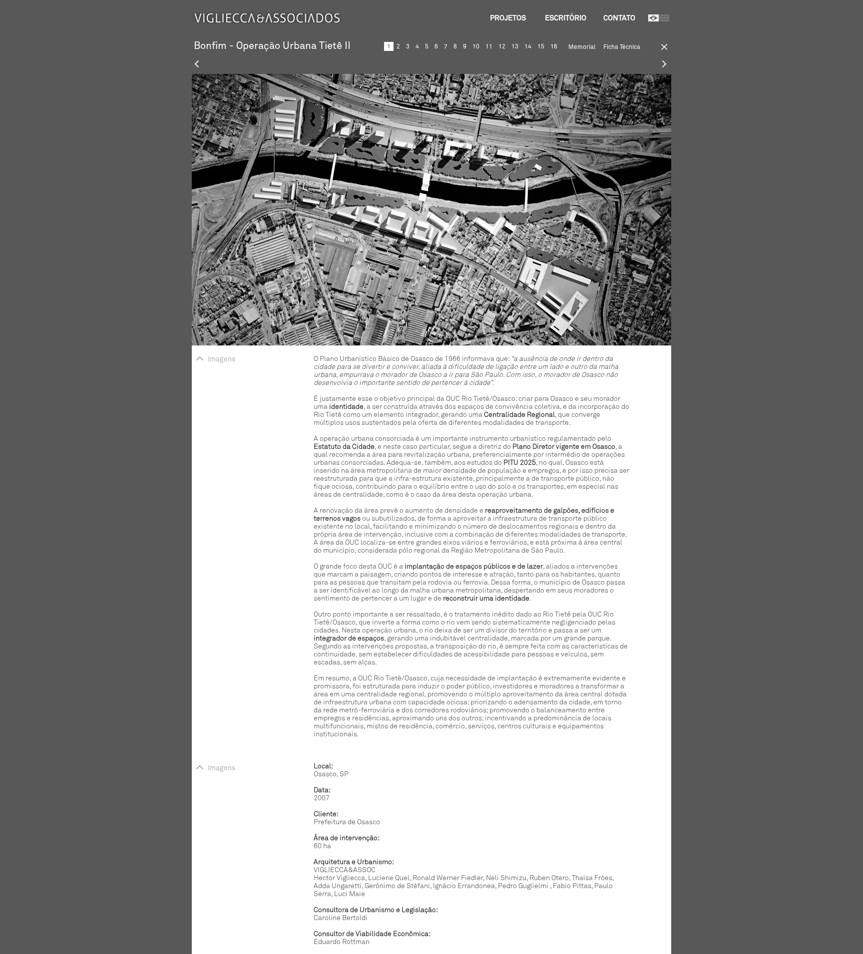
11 (488, 46)
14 (527, 46)
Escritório (565, 17)
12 (501, 46)
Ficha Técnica (621, 46)
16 (553, 46)
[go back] (658, 48)
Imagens (221, 359)
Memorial (581, 46)
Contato (619, 17)
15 (540, 46)
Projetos (508, 17)
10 (475, 46)
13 (514, 46)
